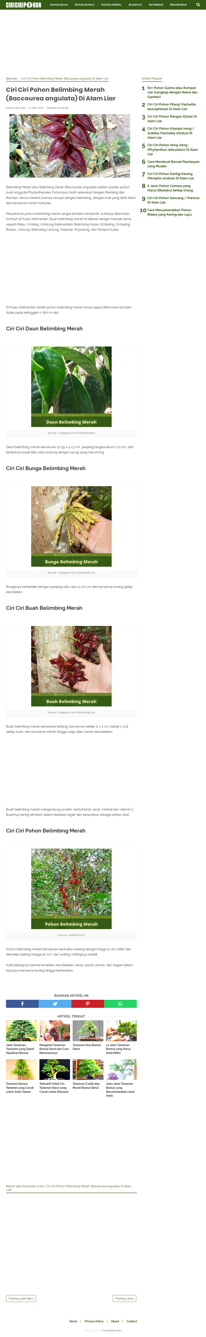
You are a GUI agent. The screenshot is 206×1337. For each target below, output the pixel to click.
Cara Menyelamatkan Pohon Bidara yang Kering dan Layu (169, 212)
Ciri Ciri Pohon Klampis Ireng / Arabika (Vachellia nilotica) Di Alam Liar (171, 133)
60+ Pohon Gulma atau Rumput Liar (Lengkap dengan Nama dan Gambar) (172, 92)
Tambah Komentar (57, 107)
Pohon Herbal (111, 4)
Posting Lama (124, 1298)
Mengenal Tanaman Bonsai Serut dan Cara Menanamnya (54, 1049)
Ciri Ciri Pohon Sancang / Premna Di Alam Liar (173, 200)
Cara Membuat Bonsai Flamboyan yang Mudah (173, 164)
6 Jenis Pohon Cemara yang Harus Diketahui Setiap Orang (170, 188)
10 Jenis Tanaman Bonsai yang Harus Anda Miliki (118, 1049)
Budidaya (135, 4)
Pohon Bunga (85, 4)
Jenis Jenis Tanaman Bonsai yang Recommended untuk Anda (120, 1089)
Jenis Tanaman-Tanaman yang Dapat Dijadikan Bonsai (20, 1049)
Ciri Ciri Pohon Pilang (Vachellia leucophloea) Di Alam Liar (171, 106)
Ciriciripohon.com (112, 1330)
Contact (132, 1321)
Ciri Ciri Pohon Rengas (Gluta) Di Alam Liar (172, 119)
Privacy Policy (94, 1321)
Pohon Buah (59, 4)
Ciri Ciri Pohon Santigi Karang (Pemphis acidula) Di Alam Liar (170, 176)
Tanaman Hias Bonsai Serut (87, 1047)
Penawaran (178, 4)
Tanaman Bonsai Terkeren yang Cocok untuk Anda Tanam (20, 1087)
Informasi (156, 4)
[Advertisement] (103, 42)
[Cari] (198, 4)
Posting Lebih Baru (21, 1298)
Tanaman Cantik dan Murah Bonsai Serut (86, 1085)
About (115, 1321)
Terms (73, 1321)
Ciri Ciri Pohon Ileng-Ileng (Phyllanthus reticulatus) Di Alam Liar (172, 149)
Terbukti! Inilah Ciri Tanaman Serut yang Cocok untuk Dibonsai (54, 1087)
